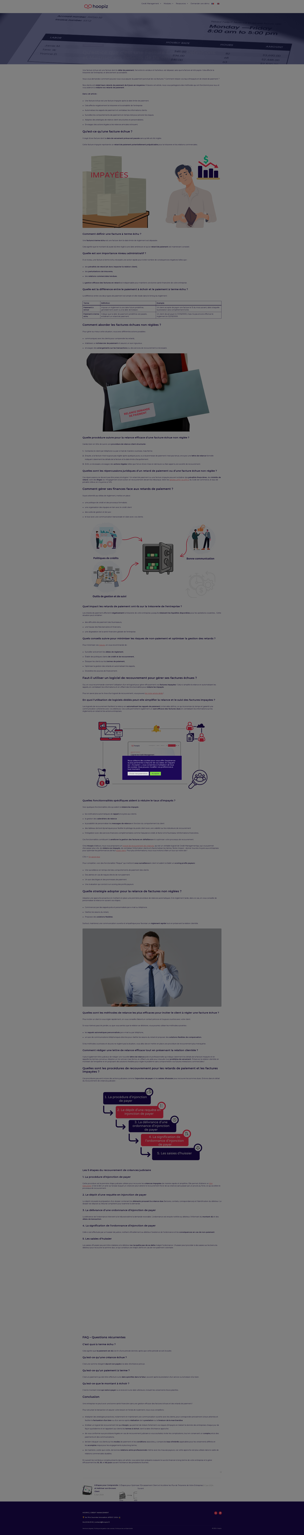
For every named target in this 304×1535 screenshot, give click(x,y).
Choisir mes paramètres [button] (138, 774)
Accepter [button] (155, 773)
